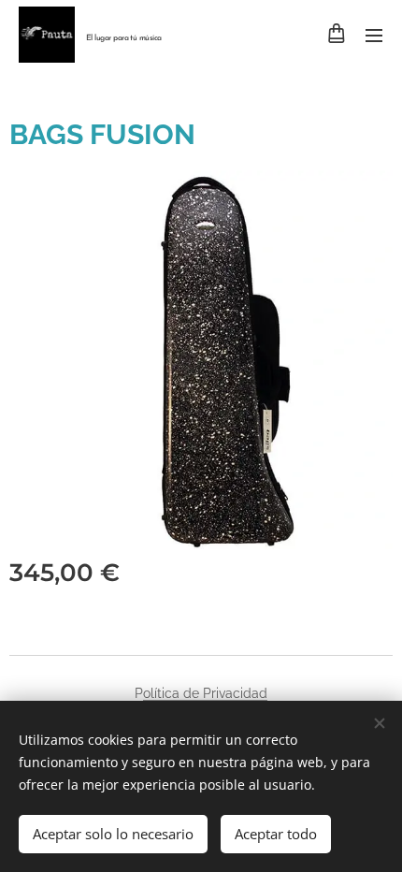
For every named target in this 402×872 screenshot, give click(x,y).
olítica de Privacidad (205, 693)
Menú (374, 34)
